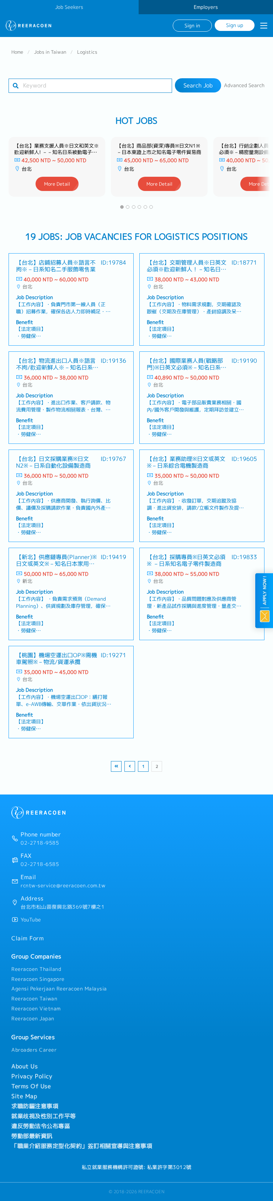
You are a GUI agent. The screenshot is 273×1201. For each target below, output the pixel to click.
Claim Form (27, 938)
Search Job (198, 85)
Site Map (24, 1096)
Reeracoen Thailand (36, 969)
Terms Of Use (31, 1086)
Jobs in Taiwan (50, 52)
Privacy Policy (31, 1076)
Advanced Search (244, 85)
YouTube (31, 919)
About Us (24, 1066)
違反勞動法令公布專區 (40, 1126)
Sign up (234, 25)
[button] (122, 207)
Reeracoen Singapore (38, 979)
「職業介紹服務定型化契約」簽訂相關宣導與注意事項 (81, 1145)
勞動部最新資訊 (32, 1135)
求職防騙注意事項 (34, 1106)
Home (17, 52)
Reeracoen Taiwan (34, 998)
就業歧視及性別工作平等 (43, 1116)
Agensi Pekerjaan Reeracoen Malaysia (59, 988)
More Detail (57, 184)
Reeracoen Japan (32, 1018)
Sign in (192, 25)
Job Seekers (69, 7)
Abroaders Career (34, 1049)
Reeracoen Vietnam (36, 1008)
